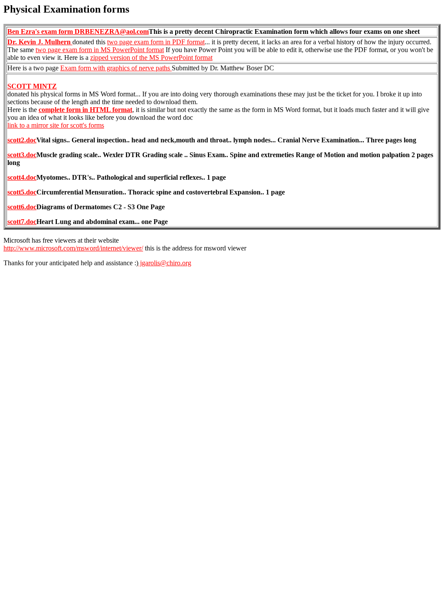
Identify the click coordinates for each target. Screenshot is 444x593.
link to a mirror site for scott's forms (55, 125)
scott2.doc (21, 140)
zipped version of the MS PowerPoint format (151, 57)
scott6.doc (21, 207)
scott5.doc (21, 192)
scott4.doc (21, 177)
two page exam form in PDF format (156, 42)
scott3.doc (21, 154)
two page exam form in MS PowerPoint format (100, 49)
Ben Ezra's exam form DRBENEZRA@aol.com (78, 31)
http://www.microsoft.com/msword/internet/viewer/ (73, 248)
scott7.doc (21, 221)
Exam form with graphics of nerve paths (116, 68)
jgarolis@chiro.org (164, 263)
